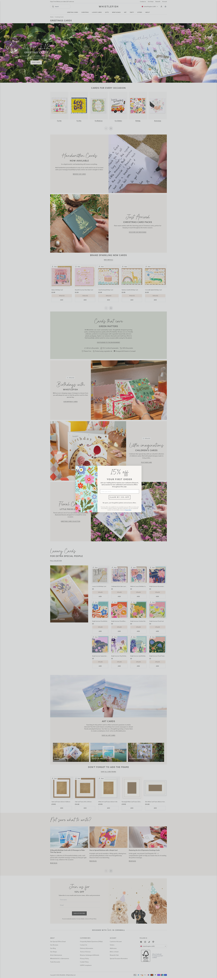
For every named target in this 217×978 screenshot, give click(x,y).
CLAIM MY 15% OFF (119, 497)
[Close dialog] (77, 468)
